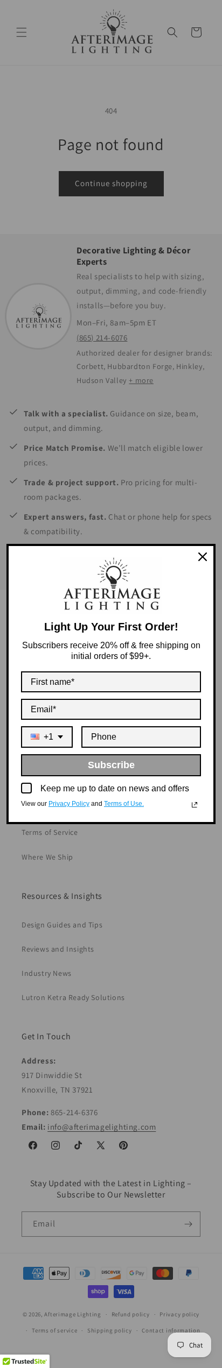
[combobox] (47, 736)
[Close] (203, 557)
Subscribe (111, 765)
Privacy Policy (68, 803)
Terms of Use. (124, 803)
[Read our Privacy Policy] (194, 804)
